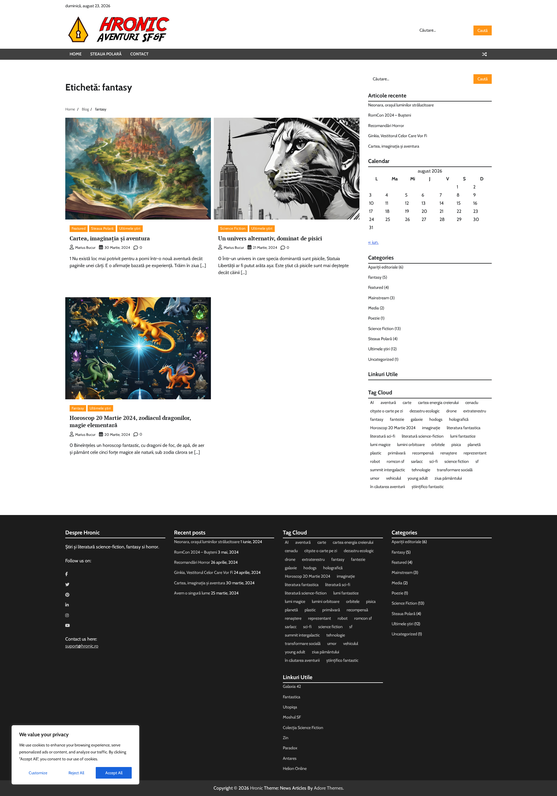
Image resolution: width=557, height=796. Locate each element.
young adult (418, 478)
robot (375, 461)
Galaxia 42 (292, 686)
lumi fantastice (462, 436)
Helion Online (295, 768)
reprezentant (475, 453)
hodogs (435, 419)
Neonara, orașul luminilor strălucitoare (401, 105)
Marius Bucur (85, 247)
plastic (375, 453)
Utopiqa (290, 707)
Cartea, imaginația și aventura (110, 238)
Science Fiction (233, 228)
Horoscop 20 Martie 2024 (392, 427)
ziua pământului (448, 478)
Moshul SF (292, 717)
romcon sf (395, 461)
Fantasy (78, 408)
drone (451, 411)
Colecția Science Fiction (303, 727)
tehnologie (421, 469)
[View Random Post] (484, 54)
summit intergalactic (387, 469)
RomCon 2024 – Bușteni (389, 115)
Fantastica (291, 696)
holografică (459, 419)
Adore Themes (328, 788)
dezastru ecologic (425, 411)
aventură (388, 402)
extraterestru (474, 411)
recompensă (423, 453)
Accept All (113, 772)
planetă (474, 444)
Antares (289, 758)
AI (372, 402)
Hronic (256, 788)
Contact (139, 54)
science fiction (456, 461)
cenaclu (471, 402)
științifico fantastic (428, 486)
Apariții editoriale (383, 267)
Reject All (76, 772)
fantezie (397, 419)
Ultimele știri (130, 228)
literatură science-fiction (423, 436)
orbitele (438, 444)
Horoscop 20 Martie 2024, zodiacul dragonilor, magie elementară (130, 421)
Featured (79, 228)
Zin (285, 737)
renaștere (448, 453)
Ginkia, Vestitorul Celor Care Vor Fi (397, 135)
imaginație (431, 427)
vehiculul (393, 478)
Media (373, 308)
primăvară (397, 453)
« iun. (373, 242)
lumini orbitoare (411, 444)
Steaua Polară (106, 54)
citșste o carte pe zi (386, 411)
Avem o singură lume (192, 593)
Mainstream (378, 297)
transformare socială (455, 469)
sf (477, 461)
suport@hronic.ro (81, 646)
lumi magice (380, 444)
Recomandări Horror (386, 125)
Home (76, 54)
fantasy (376, 419)
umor (374, 478)
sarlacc (417, 461)
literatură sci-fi (382, 436)
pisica (456, 444)
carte (407, 402)
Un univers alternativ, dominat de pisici (270, 238)
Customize (38, 772)
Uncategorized (381, 359)
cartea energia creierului (438, 402)
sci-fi (433, 461)
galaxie (417, 419)
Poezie (374, 318)
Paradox (290, 747)
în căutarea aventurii (387, 486)
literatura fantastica (463, 427)
